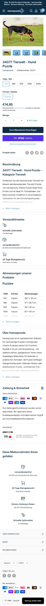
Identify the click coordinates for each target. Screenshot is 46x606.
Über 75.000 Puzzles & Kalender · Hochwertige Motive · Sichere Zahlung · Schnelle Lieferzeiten (23, 3)
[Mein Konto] (36, 10)
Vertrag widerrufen (33, 601)
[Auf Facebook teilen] (27, 153)
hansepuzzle (8, 70)
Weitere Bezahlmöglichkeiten (23, 144)
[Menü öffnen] (4, 11)
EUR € (21, 563)
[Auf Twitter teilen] (37, 153)
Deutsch (7, 563)
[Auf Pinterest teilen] (32, 153)
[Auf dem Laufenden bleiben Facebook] (4, 575)
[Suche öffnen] (31, 10)
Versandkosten (19, 108)
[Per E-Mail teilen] (41, 153)
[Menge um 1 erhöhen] (21, 120)
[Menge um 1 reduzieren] (5, 120)
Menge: (6, 115)
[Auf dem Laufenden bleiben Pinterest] (14, 575)
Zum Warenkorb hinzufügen (23, 130)
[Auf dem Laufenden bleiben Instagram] (9, 575)
